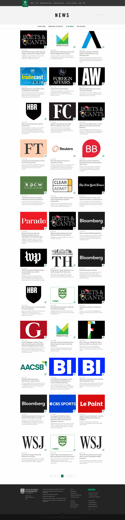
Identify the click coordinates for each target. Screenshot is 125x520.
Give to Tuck (92, 489)
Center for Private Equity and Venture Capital (54, 498)
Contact (72, 501)
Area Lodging (73, 506)
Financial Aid (73, 493)
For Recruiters (92, 502)
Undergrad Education (45, 3)
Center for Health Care (49, 496)
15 (69, 476)
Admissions (73, 491)
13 (64, 476)
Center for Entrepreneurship (50, 494)
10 (57, 476)
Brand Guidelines (93, 506)
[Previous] (51, 476)
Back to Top (63, 515)
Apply (71, 489)
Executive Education (59, 3)
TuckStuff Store (93, 495)
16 (71, 476)
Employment (92, 500)
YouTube (94, 509)
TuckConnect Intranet (94, 496)
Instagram (88, 509)
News (80, 3)
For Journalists (93, 504)
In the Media (70, 26)
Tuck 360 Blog (81, 26)
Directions (73, 502)
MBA (37, 3)
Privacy (79, 517)
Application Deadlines (75, 495)
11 (60, 476)
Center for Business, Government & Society (54, 489)
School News (41, 26)
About (32, 3)
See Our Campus (74, 504)
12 (62, 476)
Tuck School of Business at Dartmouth (25, 3)
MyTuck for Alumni (93, 493)
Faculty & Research (71, 3)
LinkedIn (91, 509)
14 (67, 476)
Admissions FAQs (74, 497)
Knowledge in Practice (56, 26)
